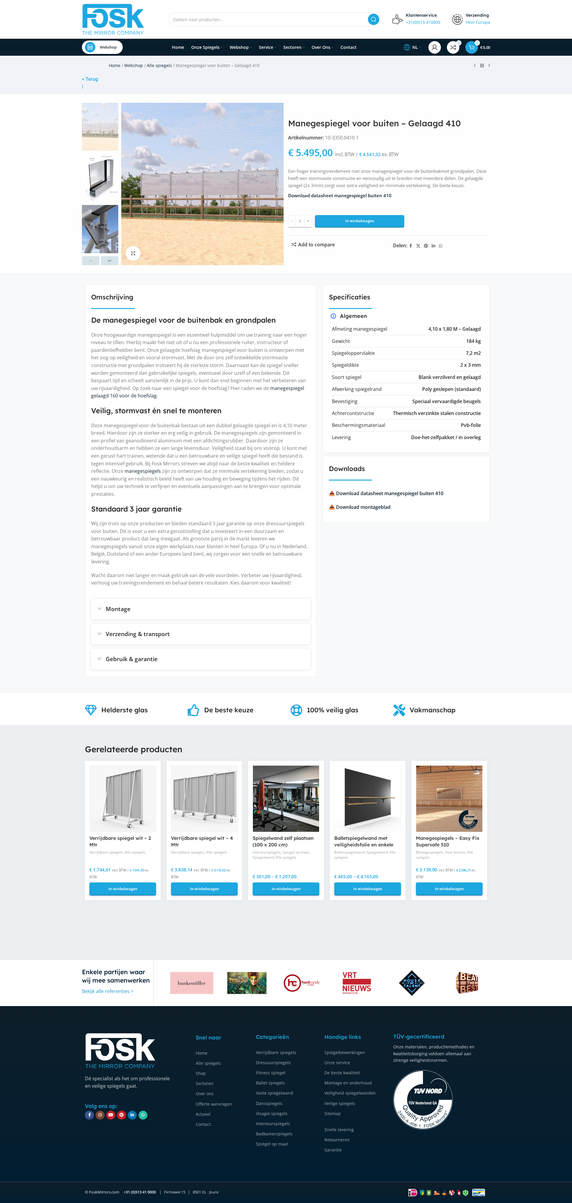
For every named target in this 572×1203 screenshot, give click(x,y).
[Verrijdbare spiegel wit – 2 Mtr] (123, 799)
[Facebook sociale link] (410, 246)
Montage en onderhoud (348, 1083)
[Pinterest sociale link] (426, 246)
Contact (203, 1124)
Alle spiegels (159, 65)
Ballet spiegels (270, 1083)
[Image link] (120, 1050)
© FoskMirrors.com (102, 1192)
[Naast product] (489, 65)
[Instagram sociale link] (100, 1115)
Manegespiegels (429, 852)
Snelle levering (339, 1129)
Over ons (205, 1093)
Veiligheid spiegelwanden (350, 1093)
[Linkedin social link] (433, 246)
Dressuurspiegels (273, 1062)
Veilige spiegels (339, 1103)
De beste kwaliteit (342, 1072)
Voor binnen (455, 852)
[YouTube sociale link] (110, 1115)
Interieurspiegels (267, 852)
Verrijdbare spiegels (106, 852)
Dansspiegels (269, 1103)
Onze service (337, 1062)
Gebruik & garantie (132, 659)
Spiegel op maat (295, 852)
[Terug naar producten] (482, 65)
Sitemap (332, 1113)
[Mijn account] (434, 47)
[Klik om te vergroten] (133, 253)
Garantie (333, 1150)
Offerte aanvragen (214, 1103)
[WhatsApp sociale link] (440, 246)
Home (114, 65)
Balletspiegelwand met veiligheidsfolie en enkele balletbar (363, 844)
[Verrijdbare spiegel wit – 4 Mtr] (204, 799)
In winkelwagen (359, 220)
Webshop (108, 47)
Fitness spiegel (270, 1072)
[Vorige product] (474, 65)
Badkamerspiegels (274, 1134)
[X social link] (418, 246)
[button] (91, 260)
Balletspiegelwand (349, 852)
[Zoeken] (373, 19)
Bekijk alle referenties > (107, 991)
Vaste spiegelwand (274, 1093)
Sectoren (204, 1083)
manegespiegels (143, 471)
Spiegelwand (263, 857)
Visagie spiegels (271, 1113)
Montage (118, 609)
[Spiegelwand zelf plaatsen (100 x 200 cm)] (286, 799)
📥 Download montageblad (360, 507)
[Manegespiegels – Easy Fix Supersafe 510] (449, 799)
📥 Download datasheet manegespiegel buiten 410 (386, 493)
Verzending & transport (138, 634)
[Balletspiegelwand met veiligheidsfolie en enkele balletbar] (368, 799)
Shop (201, 1073)
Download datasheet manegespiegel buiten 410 (339, 195)
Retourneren (337, 1140)
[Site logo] (113, 18)
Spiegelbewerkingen (344, 1052)
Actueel (203, 1114)
